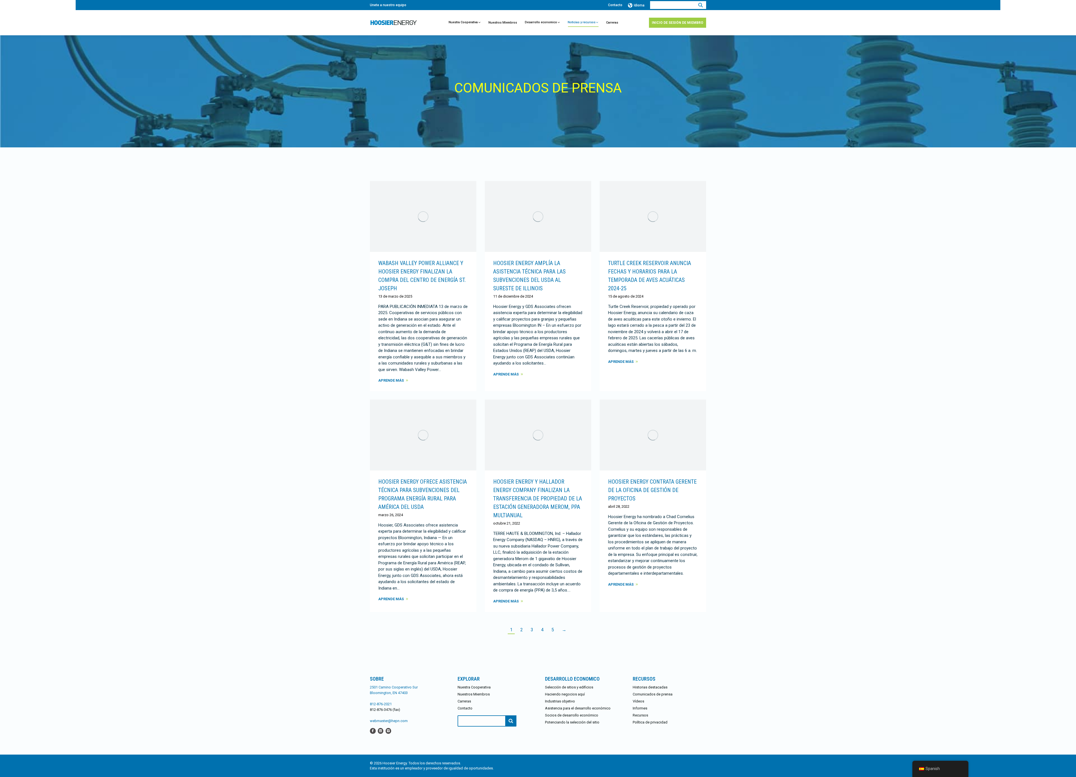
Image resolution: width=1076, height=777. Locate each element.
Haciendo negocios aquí (565, 694)
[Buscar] (700, 5)
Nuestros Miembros (474, 694)
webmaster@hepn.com (389, 721)
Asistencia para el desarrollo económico (578, 708)
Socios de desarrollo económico (571, 715)
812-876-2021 (381, 704)
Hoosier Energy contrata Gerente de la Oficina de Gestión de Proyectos (652, 490)
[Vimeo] (388, 731)
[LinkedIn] (380, 731)
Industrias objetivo (560, 701)
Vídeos (638, 701)
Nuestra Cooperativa (474, 687)
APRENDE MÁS (391, 380)
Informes (640, 708)
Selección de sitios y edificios (569, 687)
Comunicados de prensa (652, 694)
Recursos (640, 715)
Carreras (464, 701)
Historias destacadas (650, 687)
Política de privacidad (650, 722)
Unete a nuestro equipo (388, 5)
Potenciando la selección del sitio (572, 722)
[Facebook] (373, 731)
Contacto (615, 5)
